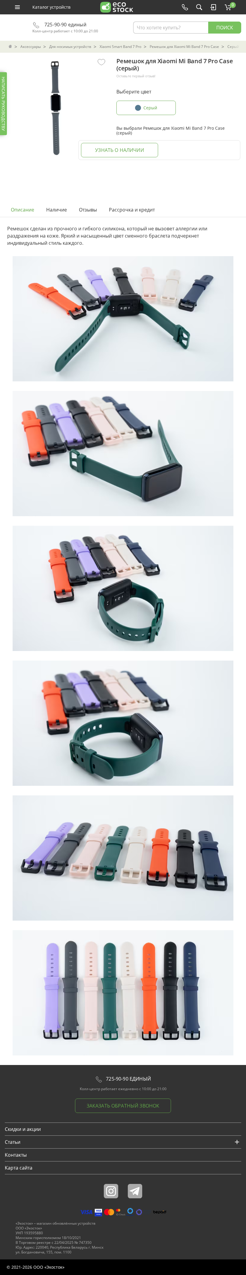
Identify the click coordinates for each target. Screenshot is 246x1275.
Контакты (16, 1155)
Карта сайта (18, 1167)
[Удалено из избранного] (101, 62)
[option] (55, 107)
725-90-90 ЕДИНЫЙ (128, 1078)
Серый (150, 108)
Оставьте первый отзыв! (135, 76)
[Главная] (10, 46)
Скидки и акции (23, 1129)
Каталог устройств (51, 7)
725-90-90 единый (64, 25)
